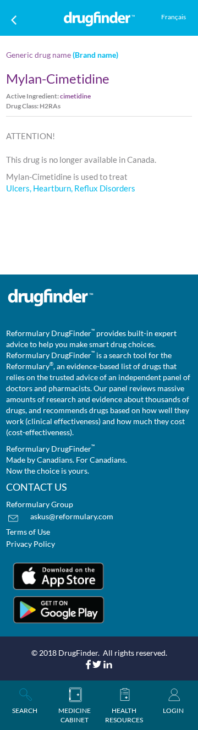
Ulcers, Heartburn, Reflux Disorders (70, 188)
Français (173, 17)
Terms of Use (28, 531)
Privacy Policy (30, 543)
